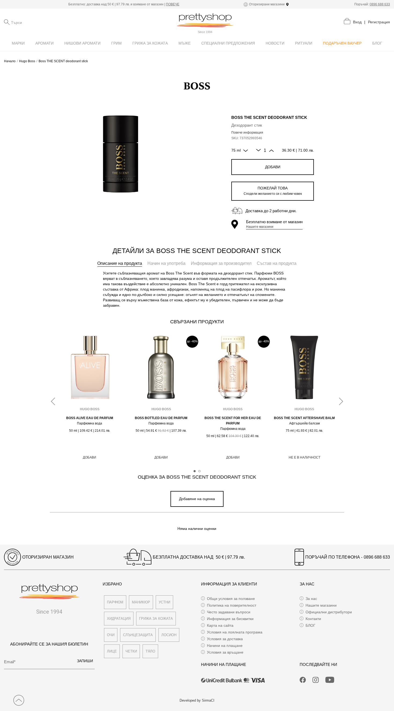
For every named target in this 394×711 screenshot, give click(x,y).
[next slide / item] (339, 401)
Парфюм (115, 602)
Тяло (150, 651)
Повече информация (247, 132)
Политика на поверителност (231, 605)
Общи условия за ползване (231, 598)
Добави (272, 167)
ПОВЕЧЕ (172, 4)
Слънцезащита (138, 635)
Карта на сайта (220, 625)
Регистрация (379, 22)
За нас (311, 598)
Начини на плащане (225, 645)
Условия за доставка (225, 639)
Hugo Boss (27, 61)
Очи (110, 635)
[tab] (119, 263)
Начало (10, 61)
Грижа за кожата (156, 619)
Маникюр (141, 602)
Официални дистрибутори (329, 612)
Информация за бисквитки (230, 619)
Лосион (168, 635)
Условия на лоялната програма (234, 632)
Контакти (313, 619)
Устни (164, 602)
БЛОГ (310, 625)
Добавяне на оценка (197, 499)
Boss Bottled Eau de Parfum (161, 418)
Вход (357, 22)
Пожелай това (273, 191)
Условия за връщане (225, 652)
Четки (131, 651)
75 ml (236, 150)
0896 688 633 (380, 4)
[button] (195, 471)
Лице (112, 651)
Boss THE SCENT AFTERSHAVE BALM (304, 418)
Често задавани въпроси (228, 612)
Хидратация (119, 619)
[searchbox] (38, 22)
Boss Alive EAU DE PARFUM (89, 418)
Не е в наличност (304, 457)
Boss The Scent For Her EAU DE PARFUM (233, 420)
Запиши (85, 661)
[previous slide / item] (55, 401)
